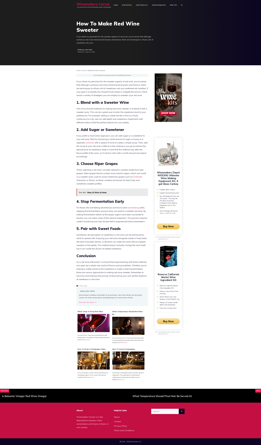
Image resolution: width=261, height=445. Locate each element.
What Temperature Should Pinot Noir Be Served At (162, 396)
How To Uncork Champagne (123, 349)
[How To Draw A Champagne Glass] (93, 369)
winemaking (133, 207)
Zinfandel (137, 176)
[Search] (182, 411)
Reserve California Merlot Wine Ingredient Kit (168, 277)
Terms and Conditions (124, 430)
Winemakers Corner (93, 4)
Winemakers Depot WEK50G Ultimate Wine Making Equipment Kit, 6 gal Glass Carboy (168, 178)
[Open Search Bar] (182, 5)
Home (116, 5)
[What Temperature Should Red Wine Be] (128, 334)
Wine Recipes (127, 5)
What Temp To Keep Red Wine (90, 311)
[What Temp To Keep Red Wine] (93, 331)
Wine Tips (173, 5)
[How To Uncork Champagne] (128, 369)
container (89, 142)
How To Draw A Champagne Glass (91, 349)
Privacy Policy (120, 426)
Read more (86, 340)
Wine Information (159, 5)
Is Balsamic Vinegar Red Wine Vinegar (24, 396)
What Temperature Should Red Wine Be (127, 312)
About (117, 417)
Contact (117, 421)
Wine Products (142, 5)
